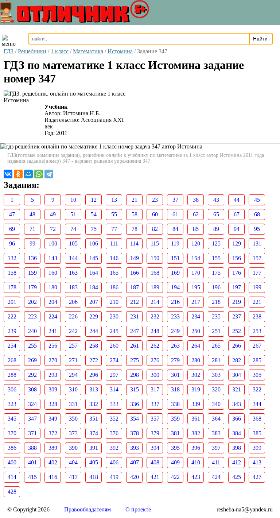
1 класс (60, 51)
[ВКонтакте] (8, 174)
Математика (88, 51)
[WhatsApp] (38, 174)
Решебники (32, 51)
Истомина (120, 51)
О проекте (138, 509)
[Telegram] (48, 174)
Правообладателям (87, 509)
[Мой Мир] (28, 174)
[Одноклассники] (18, 174)
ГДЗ (8, 51)
